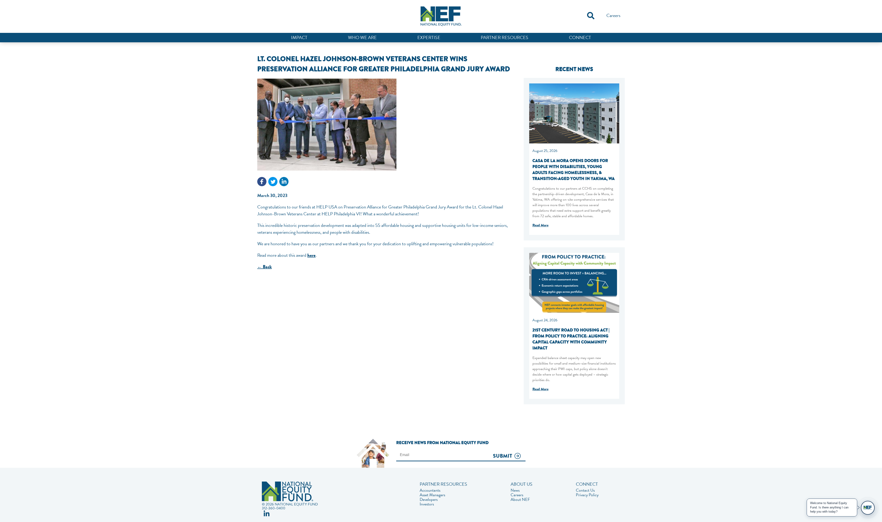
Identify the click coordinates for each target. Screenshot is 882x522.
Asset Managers (432, 495)
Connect (580, 37)
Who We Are (362, 37)
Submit (502, 456)
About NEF (520, 499)
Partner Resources (504, 37)
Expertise (428, 37)
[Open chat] (868, 508)
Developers (429, 499)
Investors (427, 504)
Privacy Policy (587, 495)
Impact (299, 37)
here (311, 255)
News (515, 490)
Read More (540, 225)
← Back (264, 266)
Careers (613, 15)
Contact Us (585, 490)
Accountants (430, 490)
